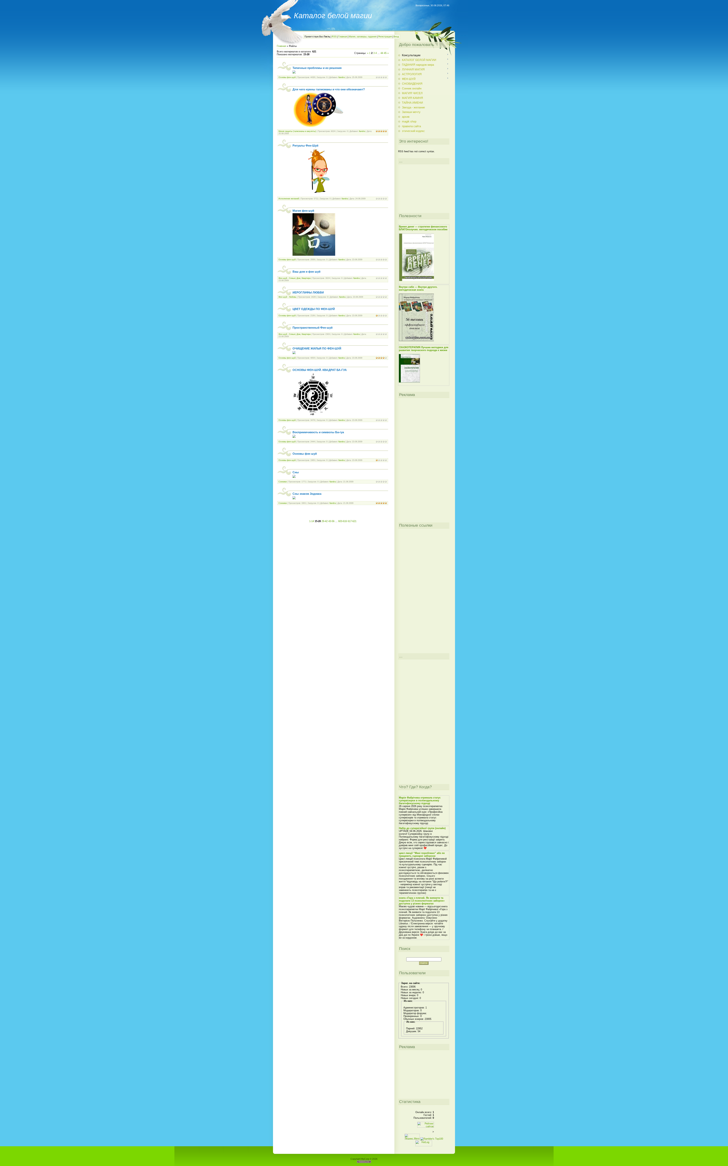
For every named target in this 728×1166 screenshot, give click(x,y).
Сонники (282, 481)
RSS (334, 36)
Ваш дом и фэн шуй (306, 271)
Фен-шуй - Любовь (287, 297)
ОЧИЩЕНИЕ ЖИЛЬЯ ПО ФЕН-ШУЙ (317, 348)
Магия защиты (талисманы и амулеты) (297, 131)
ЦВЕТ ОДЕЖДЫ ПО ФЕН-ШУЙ (314, 309)
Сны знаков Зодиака (307, 493)
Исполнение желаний (288, 198)
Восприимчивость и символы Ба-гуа (318, 432)
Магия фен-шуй (303, 210)
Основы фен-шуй (287, 77)
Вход (396, 36)
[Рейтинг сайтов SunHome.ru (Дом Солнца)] (425, 1126)
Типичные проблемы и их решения (317, 67)
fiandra (341, 77)
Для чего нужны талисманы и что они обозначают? (329, 89)
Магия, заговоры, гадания (363, 36)
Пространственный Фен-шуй (313, 327)
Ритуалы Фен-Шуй (305, 145)
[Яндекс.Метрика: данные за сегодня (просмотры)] (412, 1137)
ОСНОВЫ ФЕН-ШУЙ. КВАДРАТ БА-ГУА (320, 370)
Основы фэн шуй (305, 453)
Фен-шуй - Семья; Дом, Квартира (294, 278)
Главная (342, 36)
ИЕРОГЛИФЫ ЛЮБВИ (308, 292)
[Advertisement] (332, 514)
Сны (296, 472)
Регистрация (385, 36)
